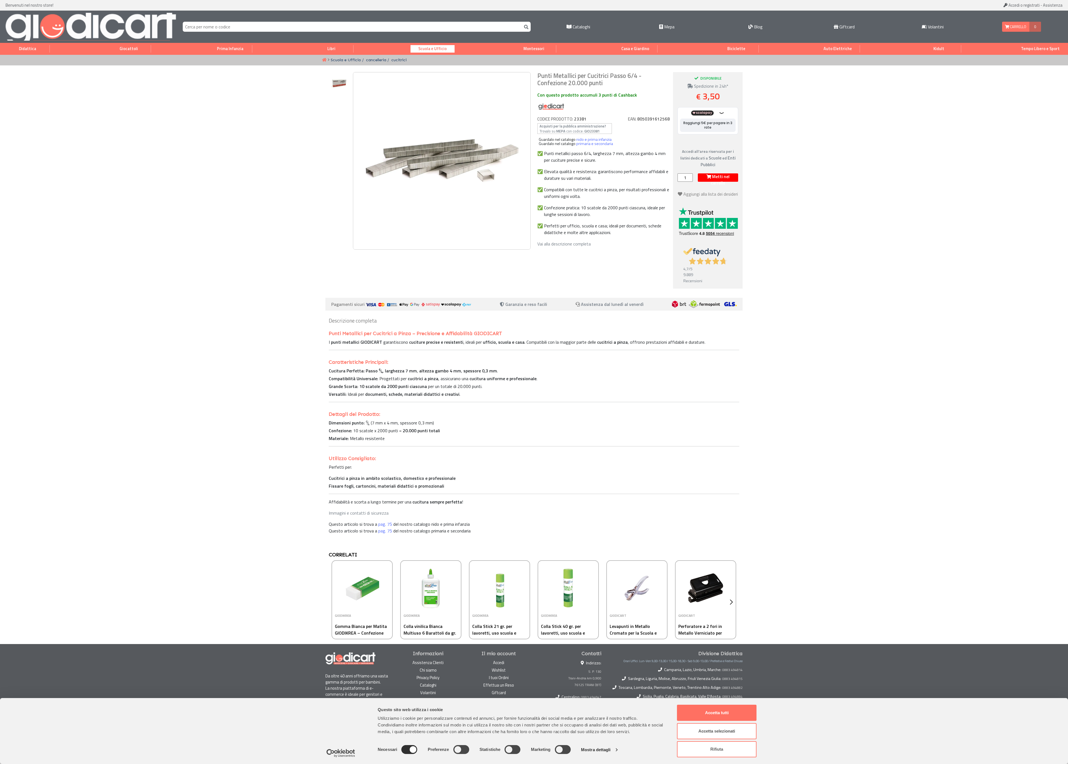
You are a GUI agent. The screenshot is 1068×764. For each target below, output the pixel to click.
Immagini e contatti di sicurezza (359, 513)
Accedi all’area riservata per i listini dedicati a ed (708, 158)
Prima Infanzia (230, 49)
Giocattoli (129, 49)
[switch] (461, 749)
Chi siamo (428, 670)
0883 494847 (591, 697)
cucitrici (399, 59)
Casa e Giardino (635, 49)
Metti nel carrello (720, 177)
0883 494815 (732, 678)
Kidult (938, 49)
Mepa (668, 26)
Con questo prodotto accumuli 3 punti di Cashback (587, 95)
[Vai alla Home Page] (324, 60)
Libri (331, 49)
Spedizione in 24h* (710, 86)
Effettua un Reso (498, 685)
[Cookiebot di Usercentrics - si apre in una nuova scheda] (341, 753)
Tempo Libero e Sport (1040, 49)
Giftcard (846, 26)
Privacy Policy (428, 677)
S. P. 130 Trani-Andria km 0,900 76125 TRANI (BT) (584, 678)
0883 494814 (732, 669)
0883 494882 (732, 687)
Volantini (935, 26)
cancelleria (376, 59)
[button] (732, 602)
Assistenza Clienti (428, 662)
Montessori (533, 49)
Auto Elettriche (838, 49)
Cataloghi (581, 26)
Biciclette (736, 49)
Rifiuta (716, 749)
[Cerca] (525, 26)
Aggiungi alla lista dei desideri (710, 194)
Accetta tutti (717, 712)
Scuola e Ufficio (432, 49)
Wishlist (499, 670)
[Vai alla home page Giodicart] (91, 27)
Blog (758, 26)
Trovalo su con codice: (573, 128)
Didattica (27, 49)
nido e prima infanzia (594, 139)
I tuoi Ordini (499, 677)
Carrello (1017, 27)
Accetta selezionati (716, 731)
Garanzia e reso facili (525, 304)
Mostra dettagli (596, 749)
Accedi (1024, 5)
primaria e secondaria (594, 144)
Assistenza (1052, 5)
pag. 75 (385, 524)
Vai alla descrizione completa (564, 243)
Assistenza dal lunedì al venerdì (612, 304)
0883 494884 (732, 696)
